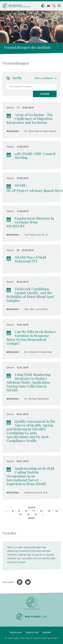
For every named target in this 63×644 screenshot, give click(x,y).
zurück (31, 507)
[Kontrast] (42, 6)
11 (33, 510)
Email (22, 562)
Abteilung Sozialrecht (18, 550)
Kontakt (46, 632)
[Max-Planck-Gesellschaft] (31, 603)
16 (28, 514)
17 (35, 514)
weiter (31, 517)
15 (20, 514)
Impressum (16, 632)
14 (56, 510)
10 (26, 510)
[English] (48, 6)
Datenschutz (32, 632)
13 (48, 510)
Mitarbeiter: (12, 131)
